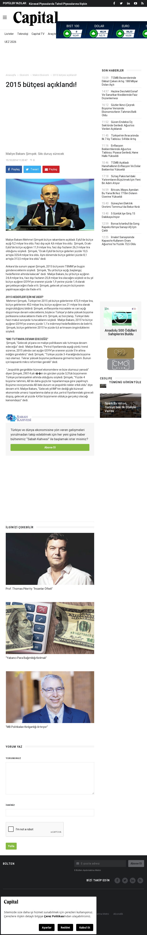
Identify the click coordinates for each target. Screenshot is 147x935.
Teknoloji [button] (22, 33)
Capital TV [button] (38, 33)
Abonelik (118, 913)
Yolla (11, 846)
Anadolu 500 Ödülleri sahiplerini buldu (121, 332)
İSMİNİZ (10, 805)
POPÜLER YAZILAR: (15, 3)
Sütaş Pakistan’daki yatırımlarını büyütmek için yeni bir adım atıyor (121, 180)
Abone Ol (50, 447)
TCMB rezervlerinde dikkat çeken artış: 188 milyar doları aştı (120, 81)
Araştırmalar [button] (55, 33)
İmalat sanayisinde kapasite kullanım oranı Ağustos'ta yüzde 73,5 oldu (119, 241)
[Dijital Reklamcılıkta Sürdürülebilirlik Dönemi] (103, 386)
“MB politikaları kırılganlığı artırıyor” (27, 726)
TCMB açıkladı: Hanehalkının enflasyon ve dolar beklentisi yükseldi (121, 166)
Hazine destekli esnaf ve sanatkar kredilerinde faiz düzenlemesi (120, 95)
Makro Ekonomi (41, 75)
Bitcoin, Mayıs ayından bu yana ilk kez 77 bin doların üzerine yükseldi (120, 193)
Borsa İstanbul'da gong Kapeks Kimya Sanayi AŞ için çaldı (120, 227)
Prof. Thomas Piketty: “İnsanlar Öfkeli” (29, 588)
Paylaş (15, 169)
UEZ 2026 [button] (10, 41)
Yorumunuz (13, 758)
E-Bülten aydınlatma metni (87, 870)
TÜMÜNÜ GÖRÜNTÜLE (125, 382)
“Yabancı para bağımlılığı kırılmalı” (26, 657)
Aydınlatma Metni (99, 913)
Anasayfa (11, 75)
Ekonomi (24, 75)
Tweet (34, 169)
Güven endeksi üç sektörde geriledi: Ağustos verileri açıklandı (118, 125)
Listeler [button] (9, 33)
